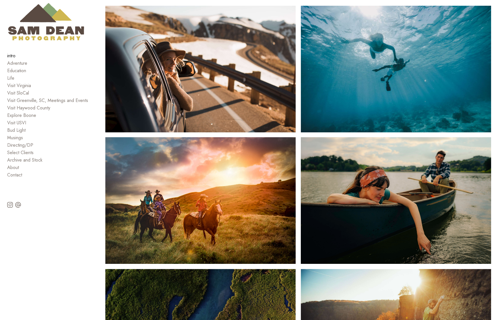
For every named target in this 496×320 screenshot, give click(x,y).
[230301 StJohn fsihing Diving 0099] (396, 69)
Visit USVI (16, 122)
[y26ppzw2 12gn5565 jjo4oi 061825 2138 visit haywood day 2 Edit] (396, 200)
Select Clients (20, 152)
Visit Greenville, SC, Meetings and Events (47, 100)
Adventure (17, 63)
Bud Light (16, 130)
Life (10, 78)
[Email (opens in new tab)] (18, 205)
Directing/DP (20, 145)
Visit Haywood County (28, 108)
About (13, 167)
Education (16, 70)
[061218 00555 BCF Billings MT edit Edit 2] (200, 200)
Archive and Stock (24, 160)
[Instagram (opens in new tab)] (10, 205)
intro (11, 55)
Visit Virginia (19, 85)
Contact (14, 175)
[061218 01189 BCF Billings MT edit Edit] (200, 69)
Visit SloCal (18, 93)
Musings (15, 137)
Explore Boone (21, 115)
